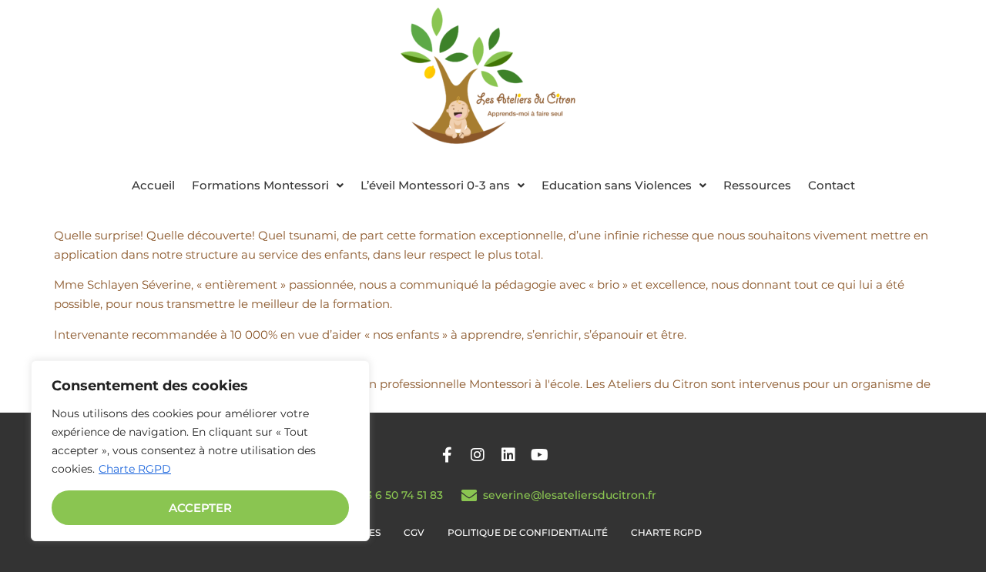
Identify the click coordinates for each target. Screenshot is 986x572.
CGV (414, 532)
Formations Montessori (260, 185)
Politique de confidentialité (528, 532)
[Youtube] (539, 455)
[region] (200, 450)
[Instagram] (477, 455)
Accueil (153, 185)
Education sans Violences (617, 185)
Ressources (757, 185)
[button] (267, 185)
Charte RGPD (135, 469)
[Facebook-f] (446, 455)
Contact (831, 185)
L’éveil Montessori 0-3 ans (435, 185)
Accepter (200, 507)
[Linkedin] (508, 455)
